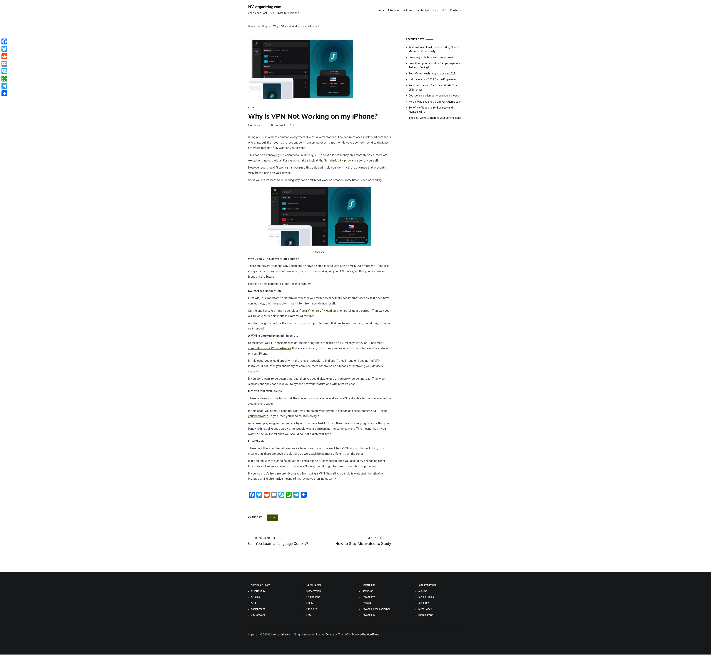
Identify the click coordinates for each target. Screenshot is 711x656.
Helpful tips (422, 10)
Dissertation (313, 591)
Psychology (368, 614)
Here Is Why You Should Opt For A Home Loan (435, 101)
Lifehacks (394, 10)
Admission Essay (261, 584)
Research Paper (427, 584)
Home (381, 10)
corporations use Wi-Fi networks (269, 348)
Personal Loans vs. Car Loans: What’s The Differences (433, 87)
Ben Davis (254, 125)
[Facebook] (4, 41)
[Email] (4, 63)
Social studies (426, 596)
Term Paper (425, 608)
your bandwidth (258, 416)
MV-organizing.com (264, 7)
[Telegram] (4, 86)
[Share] (4, 93)
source (319, 251)
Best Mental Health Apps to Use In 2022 (432, 73)
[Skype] (4, 71)
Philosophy (368, 596)
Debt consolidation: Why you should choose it (435, 95)
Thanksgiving (425, 614)
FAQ (444, 10)
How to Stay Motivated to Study (363, 541)
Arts (253, 602)
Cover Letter (313, 584)
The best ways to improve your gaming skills (435, 117)
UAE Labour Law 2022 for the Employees (432, 79)
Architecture (258, 591)
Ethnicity (311, 608)
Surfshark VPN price (337, 160)
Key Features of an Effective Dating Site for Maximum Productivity (434, 49)
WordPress (373, 634)
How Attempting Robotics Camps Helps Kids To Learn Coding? (434, 65)
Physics (366, 602)
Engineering (313, 596)
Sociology (423, 602)
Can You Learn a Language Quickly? (278, 541)
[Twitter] (4, 49)
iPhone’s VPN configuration (325, 310)
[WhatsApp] (4, 78)
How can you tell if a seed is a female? (431, 57)
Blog (435, 10)
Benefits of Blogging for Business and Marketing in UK (431, 109)
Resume (422, 591)
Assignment (258, 608)
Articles (407, 10)
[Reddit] (4, 56)
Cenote (330, 634)
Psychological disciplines (376, 608)
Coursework (258, 614)
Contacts (455, 10)
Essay (309, 602)
